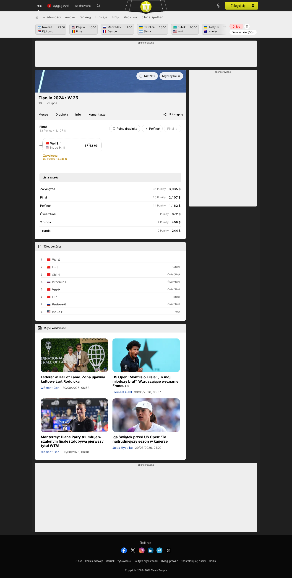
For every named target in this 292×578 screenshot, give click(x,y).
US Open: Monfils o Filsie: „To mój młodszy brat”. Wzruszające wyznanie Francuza (145, 381)
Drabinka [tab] (62, 114)
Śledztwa (130, 17)
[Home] (37, 17)
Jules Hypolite (122, 447)
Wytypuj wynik (61, 6)
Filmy (115, 17)
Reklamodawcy (94, 561)
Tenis (38, 6)
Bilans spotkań (152, 17)
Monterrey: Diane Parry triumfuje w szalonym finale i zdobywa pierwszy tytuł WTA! (72, 441)
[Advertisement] (146, 55)
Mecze (70, 17)
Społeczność (83, 6)
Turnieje (101, 17)
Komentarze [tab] (97, 114)
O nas (79, 561)
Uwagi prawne (169, 561)
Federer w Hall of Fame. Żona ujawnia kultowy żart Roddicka (73, 379)
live (236, 26)
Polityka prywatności (146, 561)
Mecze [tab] (43, 114)
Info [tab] (78, 114)
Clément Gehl (50, 388)
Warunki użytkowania (118, 561)
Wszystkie (243, 32)
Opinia (212, 561)
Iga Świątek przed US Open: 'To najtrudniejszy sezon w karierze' (140, 439)
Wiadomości (52, 17)
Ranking (85, 17)
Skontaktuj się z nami (193, 561)
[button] (98, 5)
